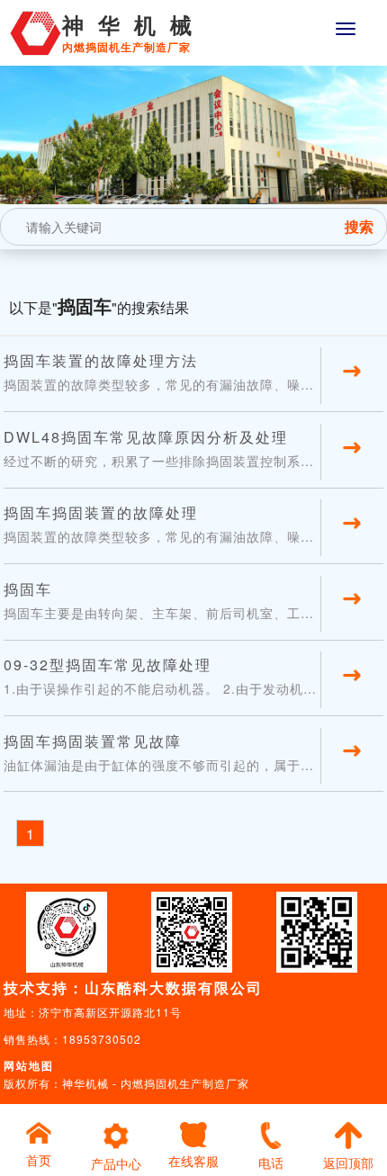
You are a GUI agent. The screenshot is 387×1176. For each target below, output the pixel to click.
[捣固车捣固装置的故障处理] (352, 544)
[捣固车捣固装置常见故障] (352, 772)
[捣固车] (352, 620)
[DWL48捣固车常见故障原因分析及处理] (352, 469)
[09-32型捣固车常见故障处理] (352, 696)
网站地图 (29, 1065)
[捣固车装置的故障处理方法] (352, 392)
